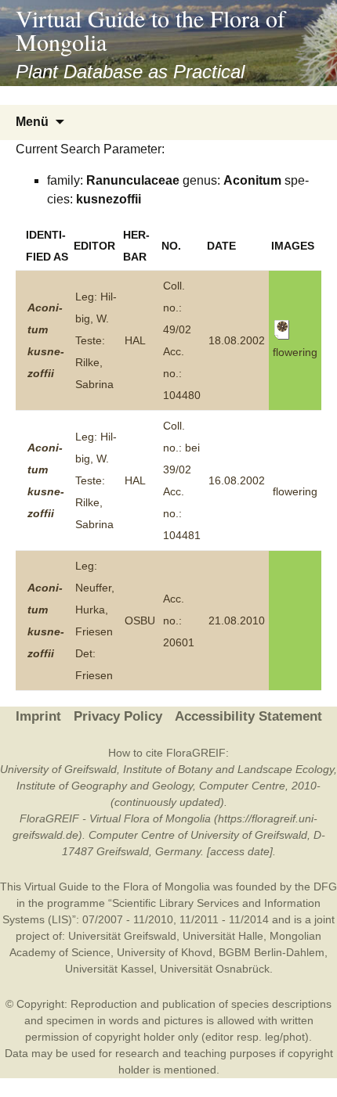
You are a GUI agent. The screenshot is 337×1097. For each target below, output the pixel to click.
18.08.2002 (236, 340)
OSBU (140, 620)
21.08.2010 (236, 620)
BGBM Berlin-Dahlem (271, 952)
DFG (325, 886)
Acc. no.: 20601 (178, 620)
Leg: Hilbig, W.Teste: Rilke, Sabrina (96, 340)
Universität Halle (223, 936)
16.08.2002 (236, 480)
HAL (135, 340)
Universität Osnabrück (215, 968)
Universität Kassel (109, 968)
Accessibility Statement (248, 716)
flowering (295, 491)
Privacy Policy (118, 716)
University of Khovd (164, 952)
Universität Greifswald (122, 936)
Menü (32, 121)
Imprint (38, 716)
